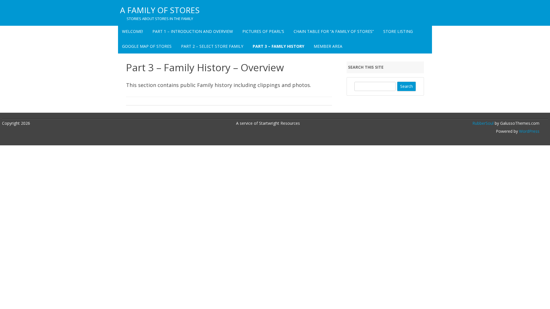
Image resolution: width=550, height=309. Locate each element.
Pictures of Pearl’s (263, 31)
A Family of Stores (160, 10)
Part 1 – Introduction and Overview (192, 31)
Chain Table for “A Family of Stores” (334, 31)
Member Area (328, 46)
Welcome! (132, 31)
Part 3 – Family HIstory (278, 46)
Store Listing (398, 31)
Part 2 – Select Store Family (212, 46)
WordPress (528, 131)
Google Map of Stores (147, 46)
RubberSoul (483, 123)
